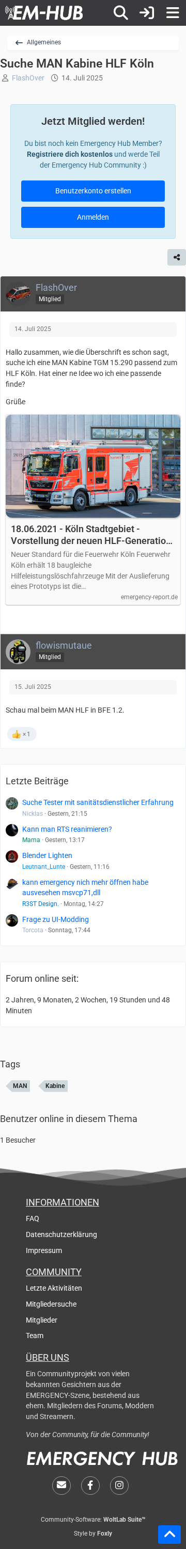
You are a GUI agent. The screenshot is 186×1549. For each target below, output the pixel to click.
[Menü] (172, 13)
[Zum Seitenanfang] (169, 1534)
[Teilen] (176, 257)
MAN (20, 1086)
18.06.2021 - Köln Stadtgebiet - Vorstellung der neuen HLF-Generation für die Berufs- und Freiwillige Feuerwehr (91, 535)
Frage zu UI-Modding (55, 919)
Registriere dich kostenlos (70, 154)
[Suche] (121, 13)
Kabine (55, 1086)
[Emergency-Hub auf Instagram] (119, 1485)
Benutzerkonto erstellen (93, 191)
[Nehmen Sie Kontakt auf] (61, 1485)
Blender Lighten (47, 855)
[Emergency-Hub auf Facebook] (90, 1485)
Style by (93, 1533)
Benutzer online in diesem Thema (68, 1118)
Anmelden (93, 217)
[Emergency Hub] (44, 13)
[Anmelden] (146, 13)
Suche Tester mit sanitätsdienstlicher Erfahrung (98, 802)
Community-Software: (93, 1519)
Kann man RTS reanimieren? (67, 829)
